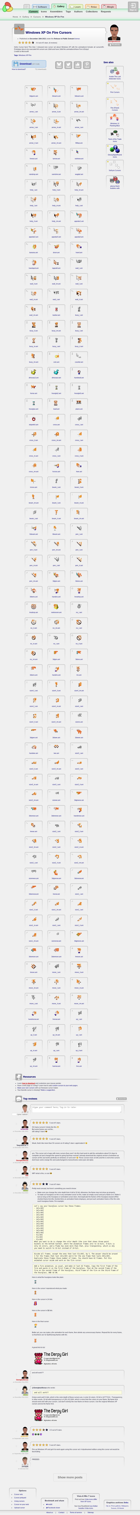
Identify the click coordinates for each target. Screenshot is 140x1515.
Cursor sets (18, 1494)
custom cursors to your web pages (65, 1085)
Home (15, 17)
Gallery (25, 17)
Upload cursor (19, 1508)
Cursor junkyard (20, 1498)
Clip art (108, 1506)
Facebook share (54, 1508)
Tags (68, 11)
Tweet (68, 67)
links (126, 1502)
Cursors (33, 11)
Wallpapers (124, 1506)
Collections (92, 11)
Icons (44, 11)
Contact (61, 1512)
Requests (106, 11)
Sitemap (91, 1512)
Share (59, 67)
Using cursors (19, 1501)
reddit (50, 1504)
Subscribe (122, 1099)
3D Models (120, 1508)
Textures (113, 1508)
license (77, 39)
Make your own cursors (26, 1088)
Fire (30, 55)
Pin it (87, 67)
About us (49, 1512)
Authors (78, 11)
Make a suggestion (48, 1090)
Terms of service (76, 1512)
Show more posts (70, 1477)
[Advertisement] (56, 76)
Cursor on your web (21, 1504)
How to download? (19, 69)
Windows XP (23, 55)
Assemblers (56, 11)
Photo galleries (116, 1506)
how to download (28, 1083)
